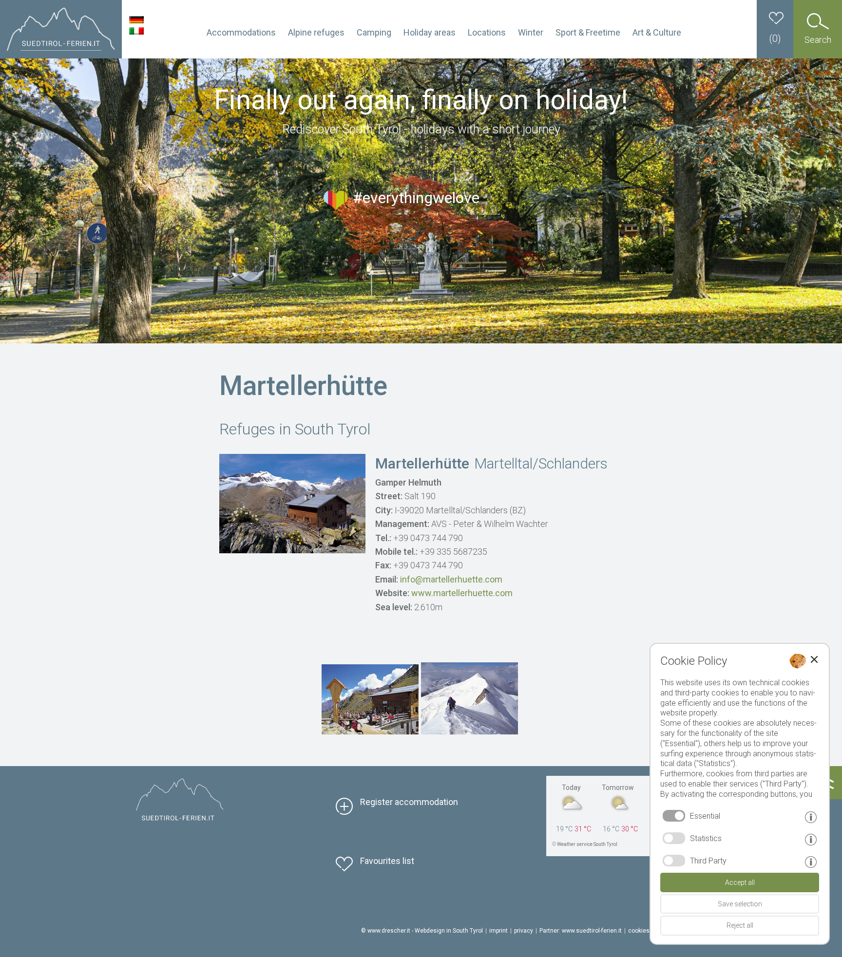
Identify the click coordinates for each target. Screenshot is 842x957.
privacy (523, 930)
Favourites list (387, 861)
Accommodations (241, 32)
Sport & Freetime (587, 32)
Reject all (740, 925)
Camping (374, 32)
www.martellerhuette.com (462, 593)
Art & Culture (656, 32)
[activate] (674, 838)
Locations (487, 32)
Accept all (740, 882)
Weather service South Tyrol (587, 844)
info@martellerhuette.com (451, 579)
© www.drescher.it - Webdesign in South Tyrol (422, 930)
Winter (530, 32)
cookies (639, 930)
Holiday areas (429, 32)
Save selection (740, 904)
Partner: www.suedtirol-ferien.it (580, 930)
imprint (498, 930)
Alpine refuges (316, 32)
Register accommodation (409, 802)
